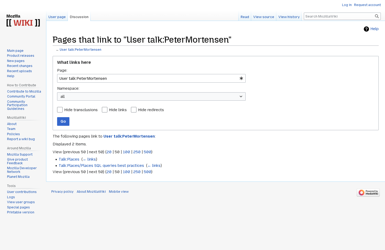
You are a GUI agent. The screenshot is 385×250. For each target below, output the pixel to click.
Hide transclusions (81, 109)
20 (109, 152)
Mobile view (119, 192)
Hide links (118, 109)
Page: (62, 70)
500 (147, 152)
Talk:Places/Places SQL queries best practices (101, 165)
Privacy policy (62, 192)
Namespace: (68, 88)
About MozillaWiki (91, 192)
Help (374, 29)
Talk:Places (69, 159)
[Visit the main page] (23, 21)
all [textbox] (62, 96)
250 (137, 152)
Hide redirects (151, 109)
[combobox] (151, 78)
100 (126, 152)
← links (89, 159)
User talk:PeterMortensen (80, 50)
